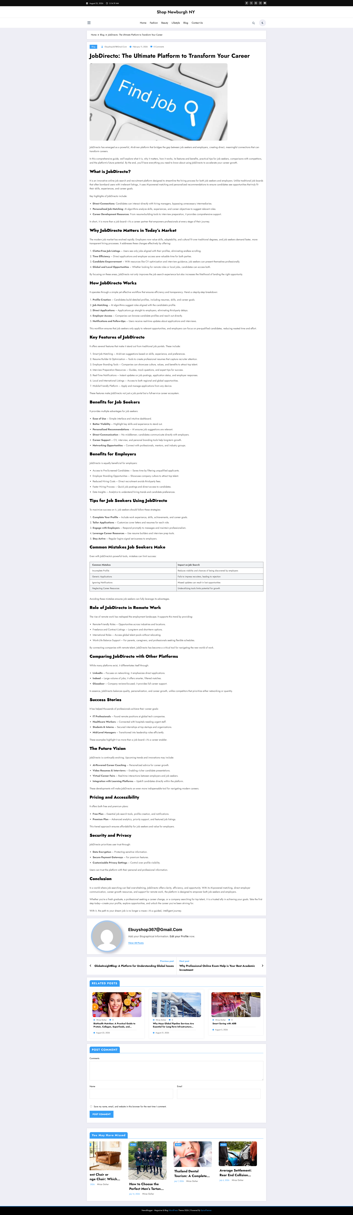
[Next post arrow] (262, 966)
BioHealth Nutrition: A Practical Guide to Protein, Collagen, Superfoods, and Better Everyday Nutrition (114, 1025)
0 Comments (159, 46)
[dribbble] (255, 3)
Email (179, 1086)
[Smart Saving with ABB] (235, 1004)
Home (143, 23)
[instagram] (260, 3)
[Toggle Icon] (89, 23)
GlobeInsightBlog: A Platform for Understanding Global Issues (134, 966)
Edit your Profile (179, 936)
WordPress (173, 1210)
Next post (184, 961)
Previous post (167, 961)
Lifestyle (176, 23)
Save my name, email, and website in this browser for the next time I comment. (130, 1106)
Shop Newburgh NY (176, 12)
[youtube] (265, 3)
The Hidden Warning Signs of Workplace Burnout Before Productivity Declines (117, 1186)
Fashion (154, 23)
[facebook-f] (246, 3)
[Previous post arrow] (90, 966)
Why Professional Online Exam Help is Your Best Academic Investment (217, 968)
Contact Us (197, 23)
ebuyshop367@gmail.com (116, 46)
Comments (94, 1058)
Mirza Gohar (101, 1019)
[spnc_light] (262, 22)
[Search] (253, 23)
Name (92, 1086)
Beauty (164, 23)
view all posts (136, 943)
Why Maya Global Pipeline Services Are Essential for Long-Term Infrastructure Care (173, 1025)
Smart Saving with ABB (224, 1023)
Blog (185, 23)
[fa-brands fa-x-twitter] (251, 3)
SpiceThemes (206, 1210)
